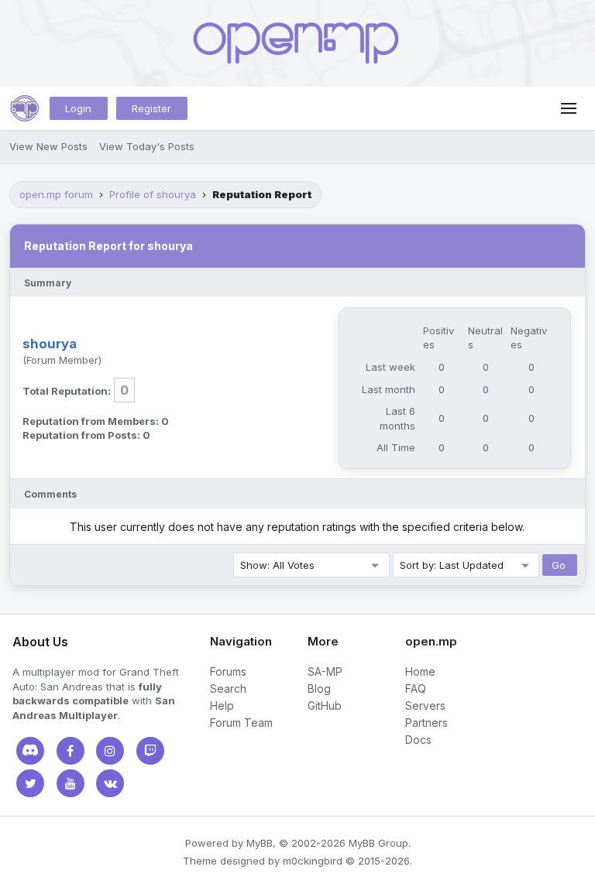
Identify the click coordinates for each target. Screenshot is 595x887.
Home (420, 671)
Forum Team (241, 722)
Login (78, 108)
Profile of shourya (152, 194)
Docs (418, 739)
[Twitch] (150, 751)
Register (151, 108)
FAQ (415, 688)
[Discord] (30, 751)
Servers (425, 705)
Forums (228, 671)
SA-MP (325, 671)
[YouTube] (70, 783)
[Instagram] (110, 751)
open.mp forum (56, 194)
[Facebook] (70, 751)
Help (222, 705)
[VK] (110, 783)
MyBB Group (378, 843)
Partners (426, 722)
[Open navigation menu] (569, 108)
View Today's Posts (146, 146)
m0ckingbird (312, 860)
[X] (30, 783)
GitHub (325, 705)
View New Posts (48, 146)
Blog (319, 688)
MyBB (259, 843)
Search (228, 688)
